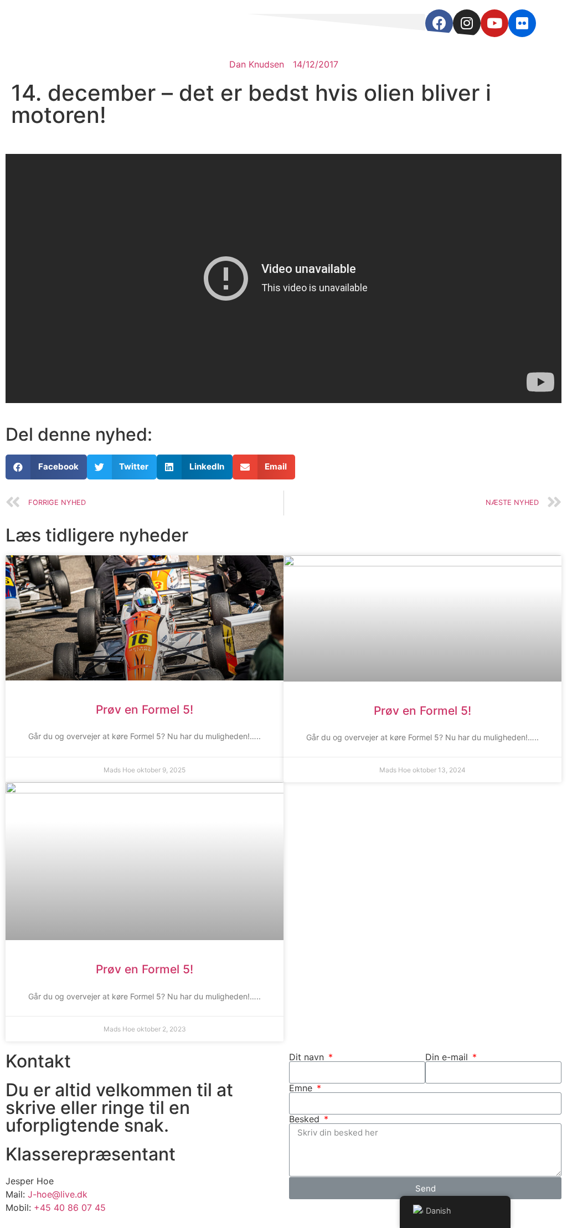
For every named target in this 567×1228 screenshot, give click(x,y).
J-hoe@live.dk (57, 1194)
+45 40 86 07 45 (70, 1207)
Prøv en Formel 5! (144, 709)
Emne (302, 1087)
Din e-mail (448, 1056)
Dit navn (308, 1056)
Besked (305, 1119)
